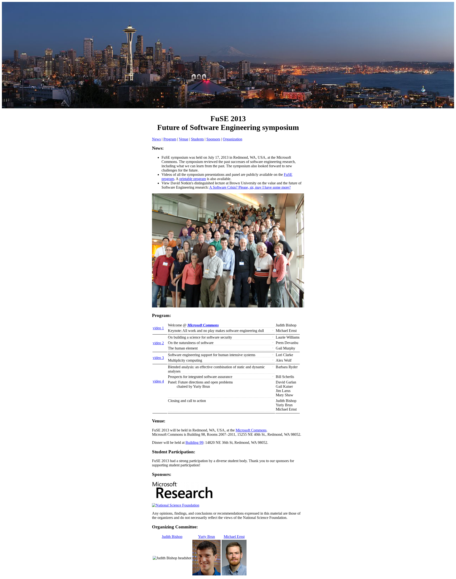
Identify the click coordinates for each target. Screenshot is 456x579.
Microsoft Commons (203, 325)
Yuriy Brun (206, 537)
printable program (192, 179)
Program (169, 139)
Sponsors (213, 139)
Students (197, 139)
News (156, 139)
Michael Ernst (234, 537)
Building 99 (194, 442)
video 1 (158, 328)
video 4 (158, 381)
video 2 (158, 343)
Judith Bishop (172, 537)
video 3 (158, 358)
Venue (183, 139)
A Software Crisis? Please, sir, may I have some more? (250, 187)
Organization (232, 139)
